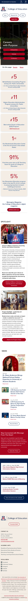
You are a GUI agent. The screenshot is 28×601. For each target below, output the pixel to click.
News (21, 67)
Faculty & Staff (14, 524)
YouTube (5, 570)
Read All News (14, 423)
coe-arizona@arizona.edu (7, 541)
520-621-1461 (4, 539)
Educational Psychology (7, 552)
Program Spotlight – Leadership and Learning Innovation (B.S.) (12, 312)
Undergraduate (14, 49)
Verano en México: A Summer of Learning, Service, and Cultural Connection (13, 246)
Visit (23, 15)
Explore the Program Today (14, 339)
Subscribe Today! (14, 451)
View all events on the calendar (14, 497)
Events (15, 67)
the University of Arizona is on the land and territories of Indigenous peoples (14, 579)
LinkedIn (5, 568)
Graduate (14, 54)
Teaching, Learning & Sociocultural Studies (12, 554)
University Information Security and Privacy (14, 595)
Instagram (5, 566)
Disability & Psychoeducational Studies (11, 548)
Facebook (5, 562)
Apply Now (14, 19)
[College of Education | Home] (14, 9)
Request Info (14, 15)
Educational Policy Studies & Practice (11, 550)
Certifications (14, 58)
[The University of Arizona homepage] (8, 2)
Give (5, 15)
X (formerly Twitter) (7, 564)
